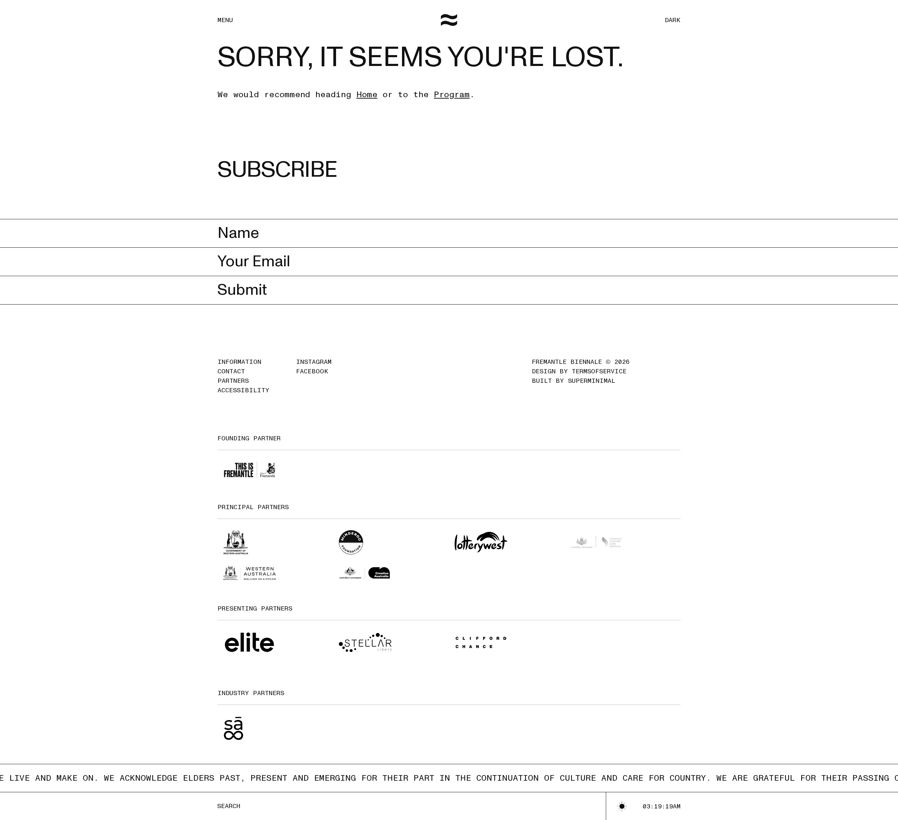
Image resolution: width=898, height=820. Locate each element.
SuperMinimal (591, 380)
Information (239, 362)
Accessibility (243, 390)
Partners (233, 380)
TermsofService (599, 371)
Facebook (312, 371)
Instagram (313, 362)
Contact (231, 371)
